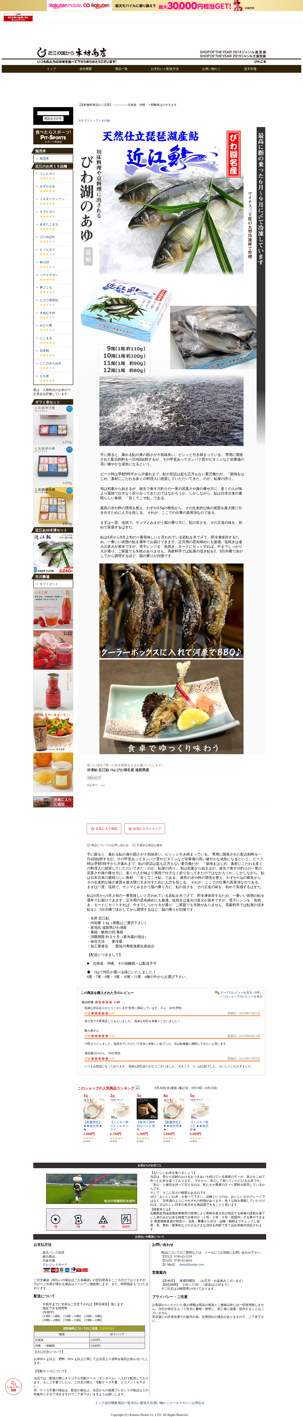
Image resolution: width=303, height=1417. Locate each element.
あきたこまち (49, 224)
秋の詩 (44, 262)
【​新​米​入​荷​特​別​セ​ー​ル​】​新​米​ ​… (146, 1126)
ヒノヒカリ (47, 249)
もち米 (44, 376)
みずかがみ (47, 186)
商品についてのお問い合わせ (110, 845)
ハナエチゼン (49, 275)
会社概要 (111, 1403)
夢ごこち (46, 287)
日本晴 (44, 350)
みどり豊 (46, 325)
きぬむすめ (47, 312)
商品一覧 (124, 1403)
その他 (105, 120)
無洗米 (44, 158)
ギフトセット (49, 584)
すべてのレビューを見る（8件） (241, 992)
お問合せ (198, 1403)
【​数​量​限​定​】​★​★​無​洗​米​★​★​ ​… (92, 1126)
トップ (99, 1403)
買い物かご (161, 1403)
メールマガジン (180, 1403)
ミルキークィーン (52, 199)
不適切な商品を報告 (149, 845)
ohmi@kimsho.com (191, 1264)
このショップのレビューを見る (242, 996)
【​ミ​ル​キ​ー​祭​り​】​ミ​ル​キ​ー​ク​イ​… (119, 1126)
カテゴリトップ (88, 120)
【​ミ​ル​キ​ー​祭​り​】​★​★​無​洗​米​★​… (199, 1126)
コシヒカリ (47, 173)
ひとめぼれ (47, 237)
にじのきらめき (50, 363)
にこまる (46, 338)
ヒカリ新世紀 (49, 300)
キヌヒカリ (47, 211)
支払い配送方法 (142, 1403)
